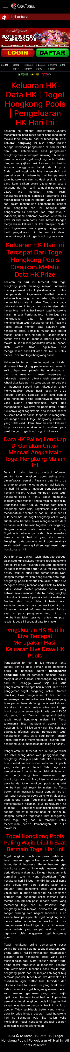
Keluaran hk (12, 130)
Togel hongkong (14, 856)
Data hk (10, 472)
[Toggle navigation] (5, 7)
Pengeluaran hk (14, 662)
